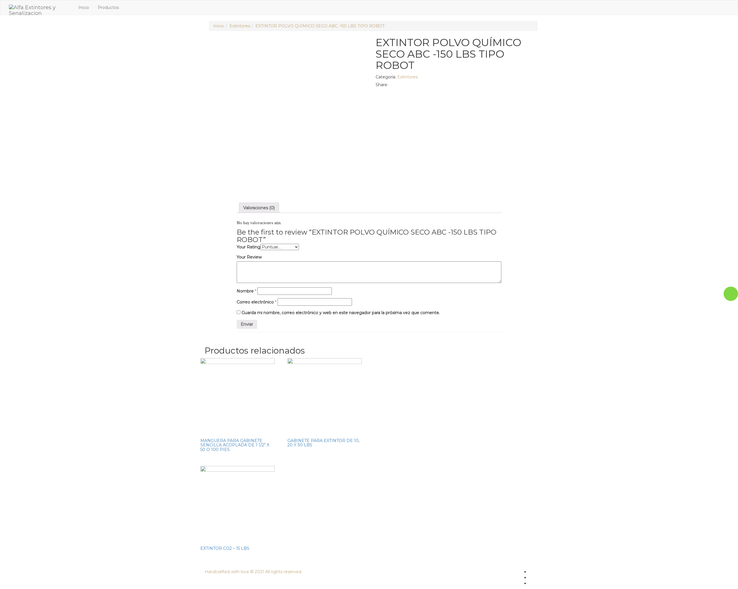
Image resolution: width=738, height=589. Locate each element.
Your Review (249, 257)
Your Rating (248, 247)
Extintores (239, 26)
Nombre (246, 291)
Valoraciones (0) (259, 207)
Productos (108, 7)
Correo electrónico (256, 302)
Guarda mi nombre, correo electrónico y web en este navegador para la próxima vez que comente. (341, 312)
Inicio (83, 7)
